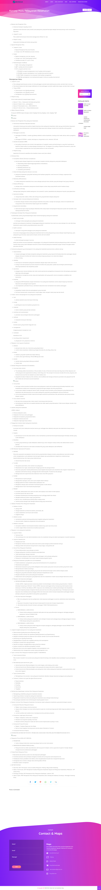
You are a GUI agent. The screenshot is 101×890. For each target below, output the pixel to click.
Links (51, 1)
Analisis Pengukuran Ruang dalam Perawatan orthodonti (84, 120)
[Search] (89, 94)
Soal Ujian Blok (59, 1)
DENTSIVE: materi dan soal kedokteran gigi (54, 888)
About (46, 1)
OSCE (66, 1)
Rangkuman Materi (82, 1)
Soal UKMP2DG (72, 1)
